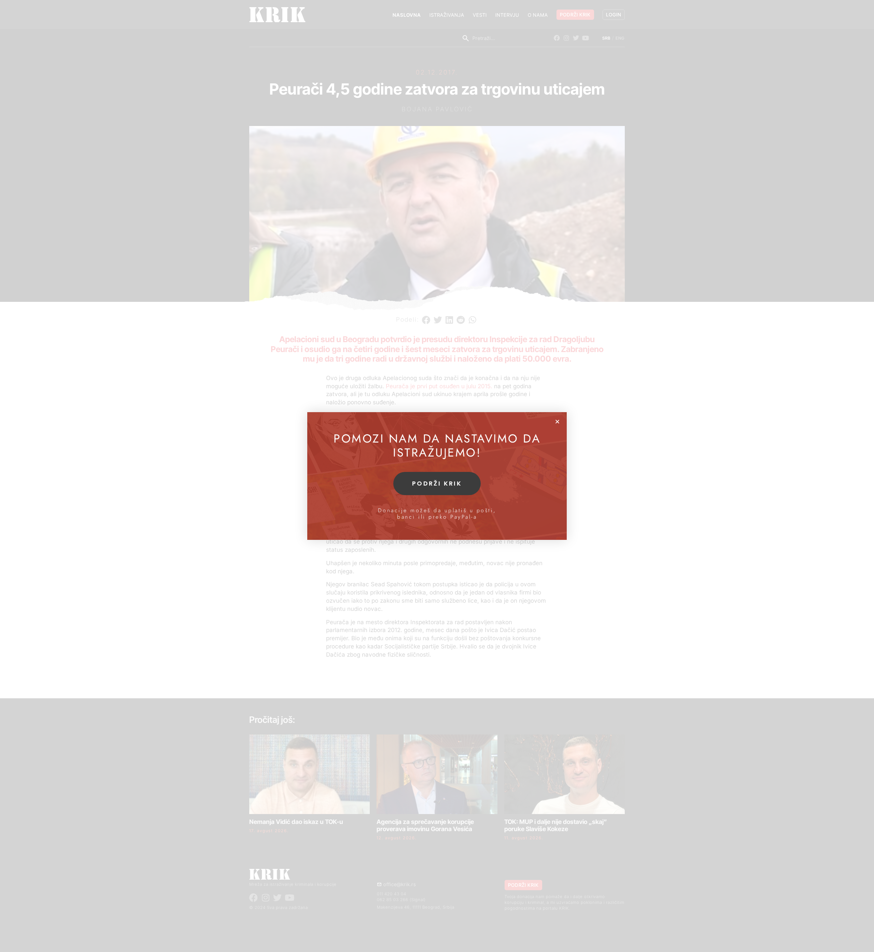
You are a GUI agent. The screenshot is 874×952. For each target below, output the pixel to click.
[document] (437, 476)
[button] (557, 421)
